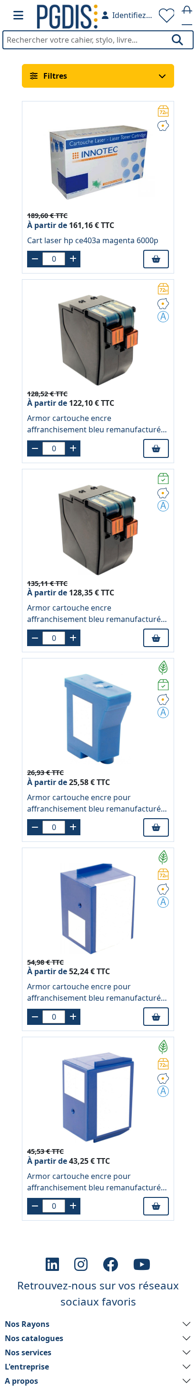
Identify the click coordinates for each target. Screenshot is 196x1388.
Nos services (28, 1352)
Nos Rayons (27, 1324)
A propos (21, 1381)
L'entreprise (27, 1366)
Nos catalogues (34, 1338)
